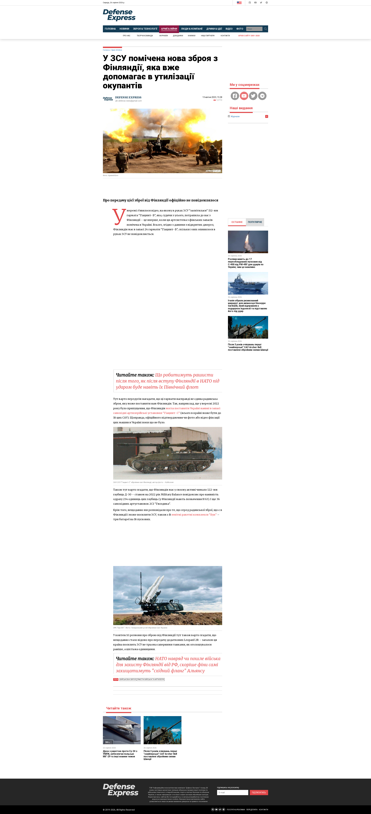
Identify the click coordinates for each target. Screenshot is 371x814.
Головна (106, 50)
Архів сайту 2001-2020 (249, 36)
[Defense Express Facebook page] (250, 3)
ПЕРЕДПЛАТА (251, 810)
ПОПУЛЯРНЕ (255, 222)
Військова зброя (128, 679)
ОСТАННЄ (237, 222)
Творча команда (145, 36)
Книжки (191, 36)
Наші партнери (207, 36)
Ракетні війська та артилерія (150, 679)
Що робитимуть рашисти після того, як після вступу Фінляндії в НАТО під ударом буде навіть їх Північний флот (167, 381)
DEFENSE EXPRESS (128, 97)
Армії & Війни (116, 50)
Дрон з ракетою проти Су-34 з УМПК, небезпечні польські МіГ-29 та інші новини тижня (120, 754)
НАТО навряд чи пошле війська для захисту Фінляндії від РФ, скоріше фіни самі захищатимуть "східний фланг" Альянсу (168, 664)
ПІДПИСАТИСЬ (259, 792)
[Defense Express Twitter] (261, 3)
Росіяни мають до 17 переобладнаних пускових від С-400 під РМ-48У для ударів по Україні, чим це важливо (245, 263)
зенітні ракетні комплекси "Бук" (194, 514)
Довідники (178, 36)
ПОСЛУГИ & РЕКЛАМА (236, 810)
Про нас (126, 36)
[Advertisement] (209, 15)
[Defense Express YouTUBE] (255, 3)
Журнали (163, 36)
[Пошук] (265, 29)
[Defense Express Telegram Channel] (266, 3)
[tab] (237, 222)
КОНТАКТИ (263, 810)
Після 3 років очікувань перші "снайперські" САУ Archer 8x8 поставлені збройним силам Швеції (160, 755)
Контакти (225, 36)
